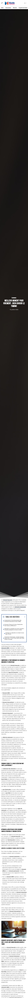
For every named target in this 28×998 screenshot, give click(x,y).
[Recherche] (22, 3)
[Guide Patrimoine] (10, 3)
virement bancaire (7, 600)
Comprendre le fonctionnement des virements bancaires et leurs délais (12, 621)
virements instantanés (20, 607)
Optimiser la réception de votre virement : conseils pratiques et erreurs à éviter (14, 629)
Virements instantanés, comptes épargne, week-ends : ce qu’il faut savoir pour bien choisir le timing (14, 638)
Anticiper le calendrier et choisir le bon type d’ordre (14, 633)
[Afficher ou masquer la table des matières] (22, 617)
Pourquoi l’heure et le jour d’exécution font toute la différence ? (13, 625)
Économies (14, 298)
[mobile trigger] (2, 3)
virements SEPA (5, 648)
